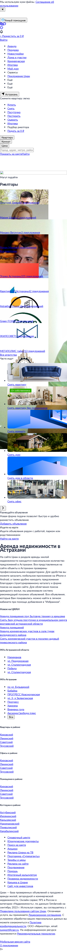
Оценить (12, 119)
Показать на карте (11, 154)
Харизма (12, 705)
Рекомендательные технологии (36, 933)
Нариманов (14, 657)
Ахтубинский (8, 812)
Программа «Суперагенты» (23, 856)
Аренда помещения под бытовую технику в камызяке (32, 616)
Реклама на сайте (17, 863)
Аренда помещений (12, 627)
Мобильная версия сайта (15, 941)
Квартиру (7, 137)
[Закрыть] (2, 9)
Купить (11, 104)
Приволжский (8, 827)
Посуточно (13, 112)
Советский (6, 742)
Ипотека (12, 65)
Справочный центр (18, 837)
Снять (11, 108)
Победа (12, 668)
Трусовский (7, 746)
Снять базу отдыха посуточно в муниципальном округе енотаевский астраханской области (33, 621)
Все (11, 717)
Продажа (13, 50)
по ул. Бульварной (18, 687)
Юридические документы (23, 841)
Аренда (11, 46)
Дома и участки (16, 57)
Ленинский (6, 738)
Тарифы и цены (16, 860)
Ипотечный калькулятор (22, 875)
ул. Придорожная (17, 661)
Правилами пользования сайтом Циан (23, 911)
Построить (13, 116)
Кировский (6, 734)
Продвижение (15, 867)
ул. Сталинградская (19, 664)
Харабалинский (9, 831)
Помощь (12, 871)
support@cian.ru (9, 930)
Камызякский (8, 820)
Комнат (5, 141)
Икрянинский (8, 816)
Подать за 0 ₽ (15, 131)
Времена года (15, 709)
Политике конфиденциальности (20, 924)
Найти (26, 154)
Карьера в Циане (17, 882)
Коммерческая (16, 61)
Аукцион (12, 848)
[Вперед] (3, 508)
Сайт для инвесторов (20, 886)
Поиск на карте (16, 845)
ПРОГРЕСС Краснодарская (23, 694)
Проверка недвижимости (22, 878)
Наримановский (9, 823)
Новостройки (15, 53)
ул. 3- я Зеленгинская (20, 698)
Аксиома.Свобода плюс (21, 713)
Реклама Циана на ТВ (20, 852)
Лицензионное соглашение (44, 915)
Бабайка (12, 690)
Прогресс (13, 702)
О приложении (9, 945)
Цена (4, 145)
